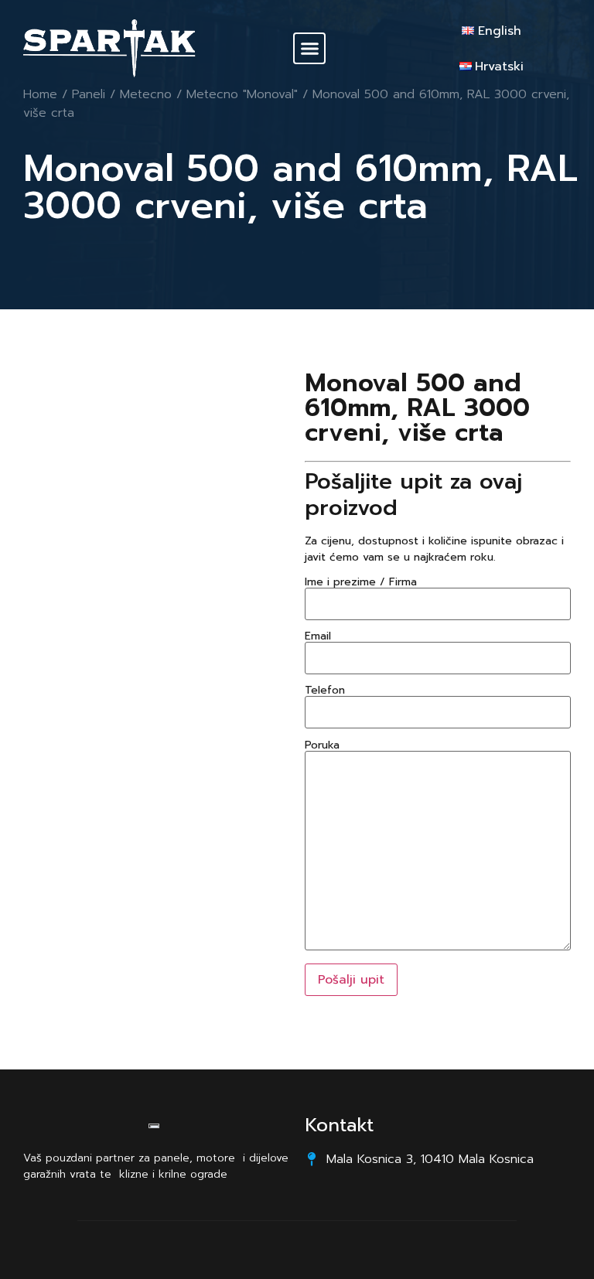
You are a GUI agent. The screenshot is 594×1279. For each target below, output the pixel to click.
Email (318, 637)
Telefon (325, 691)
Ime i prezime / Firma (361, 583)
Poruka (322, 746)
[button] (309, 48)
